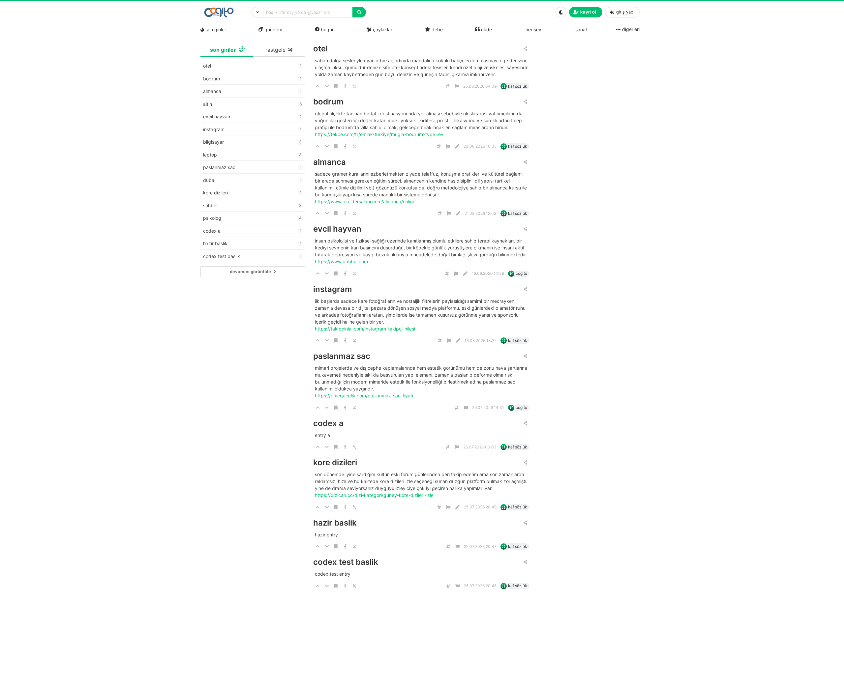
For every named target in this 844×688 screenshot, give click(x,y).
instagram (332, 289)
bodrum (328, 101)
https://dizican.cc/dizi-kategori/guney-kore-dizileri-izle (375, 495)
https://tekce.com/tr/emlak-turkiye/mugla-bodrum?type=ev (380, 134)
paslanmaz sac (341, 356)
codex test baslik (345, 562)
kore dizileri (335, 462)
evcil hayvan (337, 228)
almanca (329, 162)
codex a (328, 423)
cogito (521, 273)
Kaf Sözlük (517, 86)
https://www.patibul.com (342, 261)
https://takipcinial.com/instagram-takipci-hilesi (365, 328)
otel (320, 48)
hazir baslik (335, 522)
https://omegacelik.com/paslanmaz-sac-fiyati (364, 395)
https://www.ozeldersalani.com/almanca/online (366, 201)
